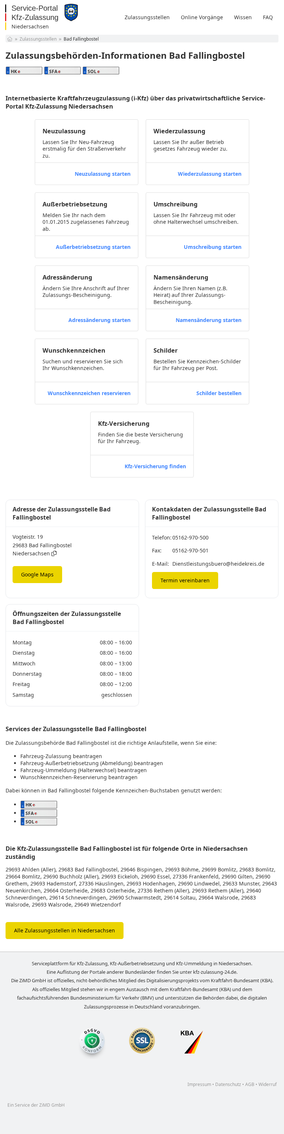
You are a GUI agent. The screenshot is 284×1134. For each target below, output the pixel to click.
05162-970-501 (190, 550)
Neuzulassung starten (103, 173)
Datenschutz (228, 1084)
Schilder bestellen (218, 393)
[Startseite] (10, 39)
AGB (249, 1084)
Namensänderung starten (208, 319)
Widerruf (267, 1084)
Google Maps (37, 574)
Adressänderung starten (99, 319)
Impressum (199, 1084)
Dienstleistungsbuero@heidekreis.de (218, 563)
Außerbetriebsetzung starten (93, 246)
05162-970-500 (190, 537)
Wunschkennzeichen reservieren (89, 393)
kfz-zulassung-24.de (214, 972)
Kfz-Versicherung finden (155, 466)
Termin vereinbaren (185, 580)
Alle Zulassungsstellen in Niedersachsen (64, 930)
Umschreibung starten (212, 246)
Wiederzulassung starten (209, 173)
